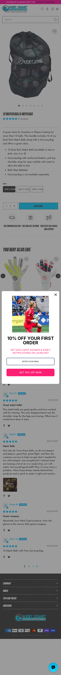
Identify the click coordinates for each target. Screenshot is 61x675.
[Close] (55, 294)
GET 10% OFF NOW (30, 372)
